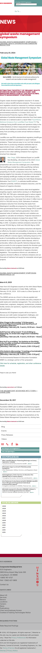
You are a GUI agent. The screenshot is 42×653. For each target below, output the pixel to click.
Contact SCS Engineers (23, 2)
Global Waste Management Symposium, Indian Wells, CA (18, 274)
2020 (4, 520)
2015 (3, 532)
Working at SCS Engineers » (11, 448)
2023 (4, 513)
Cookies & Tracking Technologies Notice (15, 613)
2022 (4, 516)
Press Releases (7, 435)
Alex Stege (11, 157)
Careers (3, 604)
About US (3, 595)
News (2, 606)
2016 (3, 530)
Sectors (3, 600)
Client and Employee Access (11, 610)
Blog (3, 427)
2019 (3, 523)
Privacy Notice (12, 650)
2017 (3, 527)
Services (3, 597)
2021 (3, 518)
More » (30, 464)
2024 (4, 511)
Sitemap (3, 650)
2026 (4, 506)
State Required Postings (9, 626)
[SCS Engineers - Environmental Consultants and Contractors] (6, 3)
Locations (3, 602)
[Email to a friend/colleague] (2, 445)
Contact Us (4, 584)
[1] (35, 122)
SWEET (14, 181)
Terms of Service (9, 648)
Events (4, 431)
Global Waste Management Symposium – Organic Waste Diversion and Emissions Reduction (18, 43)
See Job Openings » (8, 451)
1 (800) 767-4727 (6, 578)
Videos (4, 439)
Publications (4, 608)
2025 (4, 508)
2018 (3, 525)
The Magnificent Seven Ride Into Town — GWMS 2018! (18, 392)
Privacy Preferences (18, 638)
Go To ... (18, 11)
